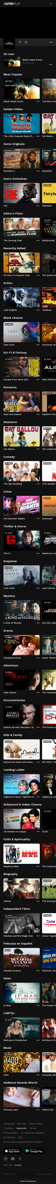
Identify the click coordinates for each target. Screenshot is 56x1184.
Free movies (35, 1123)
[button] (28, 61)
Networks (21, 1128)
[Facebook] (13, 1159)
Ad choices (9, 1137)
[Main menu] (51, 3)
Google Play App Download (34, 1151)
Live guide (8, 1123)
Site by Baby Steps (44, 1174)
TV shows (8, 1128)
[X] (20, 1159)
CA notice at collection (33, 1132)
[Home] (11, 4)
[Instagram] (5, 1159)
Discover (21, 1123)
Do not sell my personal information (22, 1142)
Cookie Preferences (28, 1181)
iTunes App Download (12, 1151)
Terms (32, 1128)
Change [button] (17, 1165)
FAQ (20, 1137)
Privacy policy (10, 1132)
